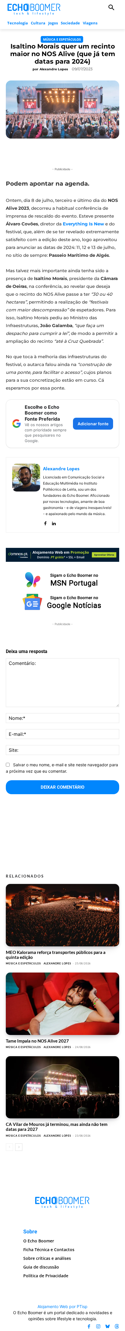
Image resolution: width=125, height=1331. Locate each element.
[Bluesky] (107, 1326)
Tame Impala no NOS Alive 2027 (37, 1040)
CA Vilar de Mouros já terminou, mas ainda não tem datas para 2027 (57, 1127)
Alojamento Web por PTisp (63, 1306)
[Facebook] (45, 522)
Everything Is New (83, 224)
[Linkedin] (53, 522)
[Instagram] (98, 1326)
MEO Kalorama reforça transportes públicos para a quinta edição (56, 955)
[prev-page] (9, 1147)
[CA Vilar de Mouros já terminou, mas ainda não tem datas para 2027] (62, 1087)
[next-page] (18, 1147)
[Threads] (117, 1326)
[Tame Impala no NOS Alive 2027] (62, 1004)
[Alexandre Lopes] (26, 495)
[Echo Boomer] (34, 8)
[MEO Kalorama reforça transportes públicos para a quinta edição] (62, 915)
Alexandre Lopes (54, 69)
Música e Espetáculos (62, 39)
